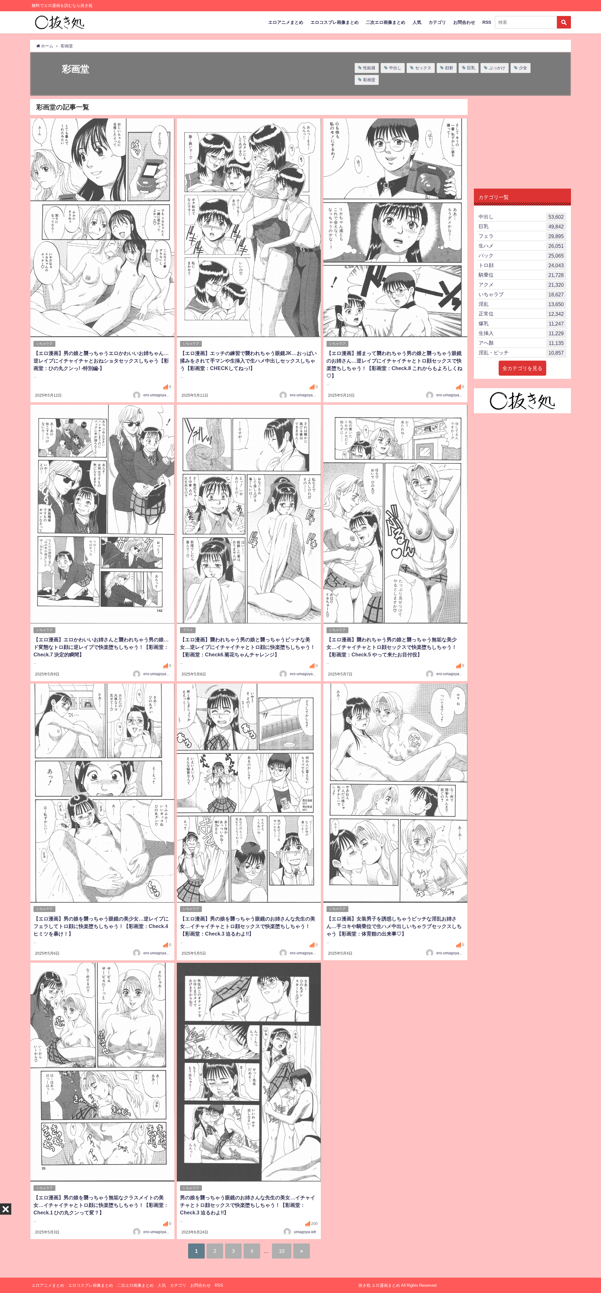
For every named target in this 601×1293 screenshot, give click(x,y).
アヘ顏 (521, 343)
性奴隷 (369, 68)
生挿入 (521, 333)
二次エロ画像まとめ (385, 22)
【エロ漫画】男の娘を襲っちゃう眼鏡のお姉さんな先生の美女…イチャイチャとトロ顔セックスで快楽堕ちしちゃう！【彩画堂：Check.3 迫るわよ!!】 (247, 926)
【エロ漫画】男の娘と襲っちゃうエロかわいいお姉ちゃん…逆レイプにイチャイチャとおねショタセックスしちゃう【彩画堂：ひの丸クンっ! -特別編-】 (101, 361)
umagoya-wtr (305, 1232)
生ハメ (521, 245)
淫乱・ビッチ (521, 352)
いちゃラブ (44, 343)
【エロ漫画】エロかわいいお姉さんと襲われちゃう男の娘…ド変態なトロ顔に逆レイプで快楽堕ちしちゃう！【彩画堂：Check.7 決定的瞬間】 (101, 647)
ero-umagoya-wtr (157, 395)
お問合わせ (464, 22)
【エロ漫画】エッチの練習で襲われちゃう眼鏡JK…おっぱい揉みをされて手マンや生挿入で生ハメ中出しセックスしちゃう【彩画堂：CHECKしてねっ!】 (248, 361)
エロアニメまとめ (285, 22)
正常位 (521, 313)
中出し (395, 68)
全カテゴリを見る (522, 368)
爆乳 (521, 323)
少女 (523, 68)
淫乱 (521, 304)
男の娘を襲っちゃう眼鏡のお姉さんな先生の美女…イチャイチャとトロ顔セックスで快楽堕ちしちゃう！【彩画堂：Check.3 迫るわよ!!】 (247, 1205)
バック (521, 255)
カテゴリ (437, 22)
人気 (417, 22)
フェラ (521, 236)
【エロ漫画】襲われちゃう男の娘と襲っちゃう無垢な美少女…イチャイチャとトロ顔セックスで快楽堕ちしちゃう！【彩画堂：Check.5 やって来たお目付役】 (391, 647)
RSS (486, 22)
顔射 (449, 68)
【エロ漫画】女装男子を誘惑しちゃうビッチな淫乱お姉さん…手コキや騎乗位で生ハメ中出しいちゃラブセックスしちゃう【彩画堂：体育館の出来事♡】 (394, 926)
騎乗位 (521, 275)
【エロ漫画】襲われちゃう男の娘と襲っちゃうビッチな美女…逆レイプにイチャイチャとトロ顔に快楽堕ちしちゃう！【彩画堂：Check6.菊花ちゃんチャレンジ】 (247, 647)
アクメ (188, 629)
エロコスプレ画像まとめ (335, 22)
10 (282, 1251)
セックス (423, 68)
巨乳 (471, 68)
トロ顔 (521, 265)
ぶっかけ (497, 68)
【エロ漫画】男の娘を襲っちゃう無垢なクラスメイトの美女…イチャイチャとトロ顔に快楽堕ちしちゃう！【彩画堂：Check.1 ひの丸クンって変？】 (101, 1205)
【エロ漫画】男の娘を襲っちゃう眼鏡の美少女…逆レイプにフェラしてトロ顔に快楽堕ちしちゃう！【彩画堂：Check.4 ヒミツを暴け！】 (101, 926)
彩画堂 (369, 80)
